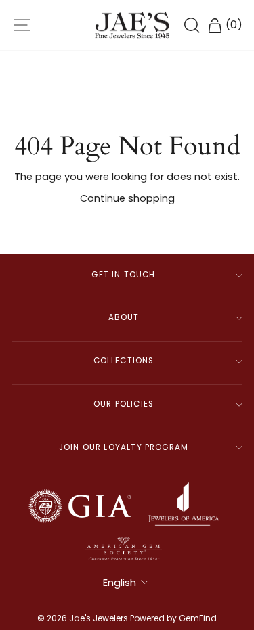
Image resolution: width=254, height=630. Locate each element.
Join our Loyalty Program (123, 447)
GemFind (198, 618)
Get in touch (123, 274)
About (124, 317)
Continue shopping (127, 198)
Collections (123, 360)
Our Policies (123, 404)
